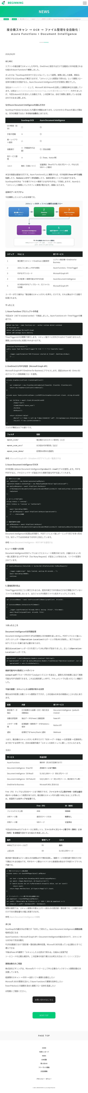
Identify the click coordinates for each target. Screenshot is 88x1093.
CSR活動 (44, 1060)
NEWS (14, 19)
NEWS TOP (44, 1015)
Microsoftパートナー (19, 87)
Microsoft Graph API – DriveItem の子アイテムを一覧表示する (35, 458)
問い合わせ (44, 1063)
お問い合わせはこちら (44, 999)
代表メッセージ (44, 1052)
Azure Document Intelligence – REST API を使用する (31, 542)
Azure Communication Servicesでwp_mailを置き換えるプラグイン (43, 90)
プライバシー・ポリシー (44, 1079)
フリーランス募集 (44, 1067)
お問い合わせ (67, 956)
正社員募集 (44, 1071)
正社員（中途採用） (44, 59)
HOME (6, 19)
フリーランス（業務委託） (44, 53)
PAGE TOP (44, 1035)
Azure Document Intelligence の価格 (25, 916)
